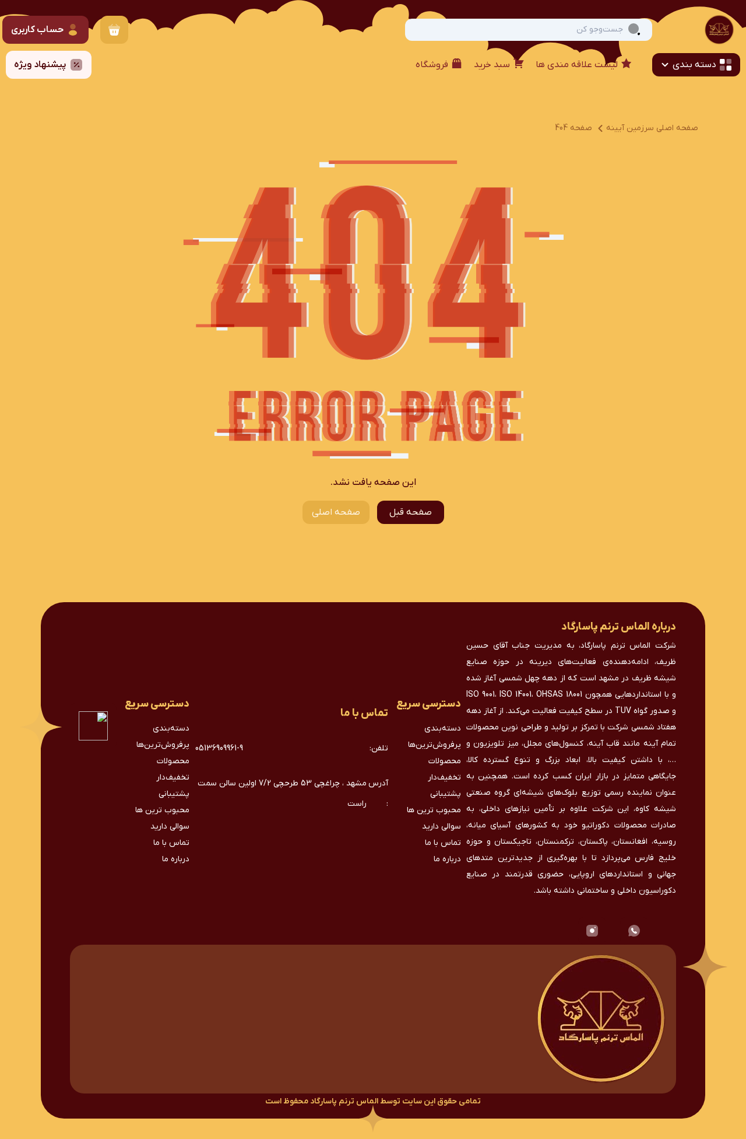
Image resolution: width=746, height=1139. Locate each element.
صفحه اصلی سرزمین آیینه (652, 128)
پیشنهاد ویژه (40, 65)
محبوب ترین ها (434, 810)
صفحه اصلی (336, 512)
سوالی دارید (441, 826)
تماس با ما (443, 842)
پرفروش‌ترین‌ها (434, 744)
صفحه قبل (410, 512)
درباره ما (447, 859)
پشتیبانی (445, 793)
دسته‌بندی (442, 728)
